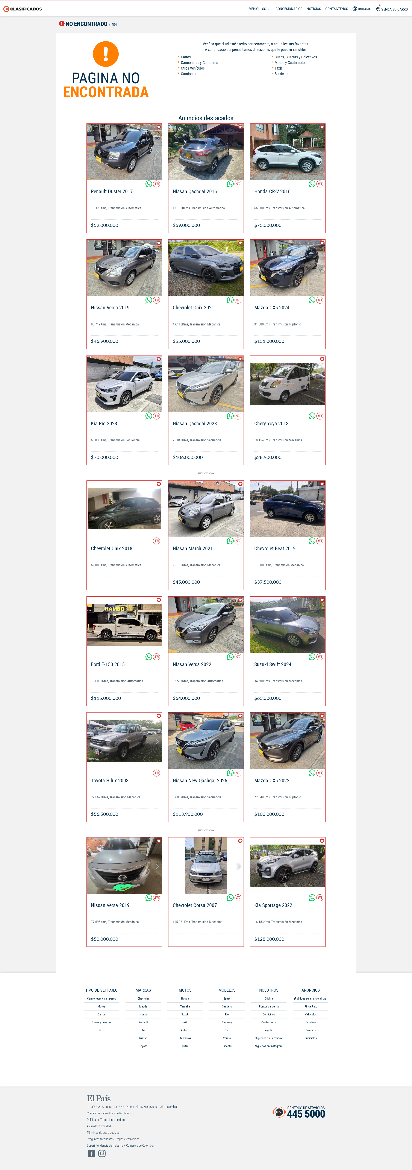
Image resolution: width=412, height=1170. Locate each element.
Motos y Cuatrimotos (290, 62)
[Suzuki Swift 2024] (287, 625)
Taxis (279, 68)
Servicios (281, 73)
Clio (227, 1030)
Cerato (227, 1038)
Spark (227, 998)
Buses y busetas (101, 1022)
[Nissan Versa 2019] (124, 268)
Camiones (188, 73)
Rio (227, 1014)
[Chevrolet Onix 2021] (206, 268)
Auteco (185, 1030)
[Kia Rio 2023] (124, 384)
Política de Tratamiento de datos (106, 1120)
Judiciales (311, 1038)
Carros (186, 57)
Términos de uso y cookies (103, 1133)
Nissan (143, 1038)
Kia (143, 1030)
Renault (143, 1022)
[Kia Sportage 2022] (287, 865)
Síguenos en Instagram (269, 1046)
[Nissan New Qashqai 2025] (206, 741)
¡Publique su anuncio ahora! (310, 998)
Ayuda (269, 1030)
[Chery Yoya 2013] (287, 384)
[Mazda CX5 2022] (287, 741)
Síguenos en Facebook (268, 1038)
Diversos (311, 1030)
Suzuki (185, 1014)
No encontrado (86, 23)
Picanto (227, 1046)
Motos (101, 1006)
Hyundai (143, 1014)
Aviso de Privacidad (99, 1126)
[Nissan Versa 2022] (206, 625)
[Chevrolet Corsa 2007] (206, 865)
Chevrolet (143, 998)
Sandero (227, 1006)
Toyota (143, 1046)
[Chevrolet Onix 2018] (124, 509)
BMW (185, 1046)
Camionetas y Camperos (199, 62)
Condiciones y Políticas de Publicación (110, 1113)
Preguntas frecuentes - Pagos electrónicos (113, 1139)
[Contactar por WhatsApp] (149, 185)
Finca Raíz (311, 1006)
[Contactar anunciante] (156, 185)
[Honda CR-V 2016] (287, 152)
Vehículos (258, 9)
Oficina (269, 998)
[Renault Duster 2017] (124, 152)
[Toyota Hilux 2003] (124, 741)
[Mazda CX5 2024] (287, 268)
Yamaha (185, 1006)
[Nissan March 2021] (206, 509)
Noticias (314, 9)
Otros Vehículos (193, 68)
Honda (185, 998)
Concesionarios (289, 9)
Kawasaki (185, 1038)
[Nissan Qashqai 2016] (206, 152)
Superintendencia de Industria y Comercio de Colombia (120, 1145)
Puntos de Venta (269, 1006)
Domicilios (269, 1014)
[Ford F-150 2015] (124, 625)
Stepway (227, 1022)
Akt (185, 1022)
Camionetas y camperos (101, 998)
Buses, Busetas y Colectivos (296, 57)
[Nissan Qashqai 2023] (206, 384)
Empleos (311, 1022)
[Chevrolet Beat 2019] (287, 509)
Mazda (143, 1006)
